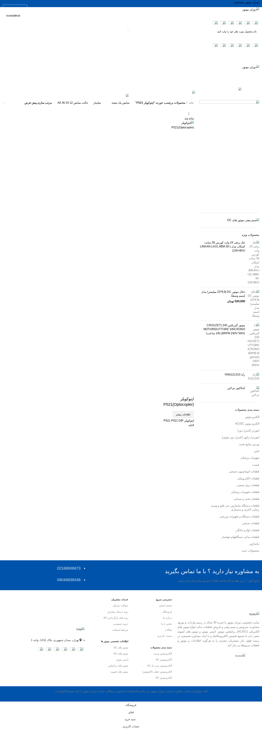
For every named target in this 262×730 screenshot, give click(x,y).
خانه (191, 102)
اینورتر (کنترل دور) (248, 430)
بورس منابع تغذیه (249, 444)
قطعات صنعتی (250, 523)
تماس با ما (166, 623)
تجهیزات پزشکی (249, 457)
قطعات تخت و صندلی (246, 498)
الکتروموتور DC (164, 677)
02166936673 (13, 8)
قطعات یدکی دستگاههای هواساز (240, 536)
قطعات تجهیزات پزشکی (245, 491)
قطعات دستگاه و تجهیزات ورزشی (239, 516)
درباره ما (167, 617)
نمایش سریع (189, 391)
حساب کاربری (164, 635)
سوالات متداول (120, 605)
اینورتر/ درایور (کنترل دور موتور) (240, 437)
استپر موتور (122, 659)
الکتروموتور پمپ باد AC (159, 665)
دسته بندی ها (249, 84)
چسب (255, 464)
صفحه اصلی (165, 605)
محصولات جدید (250, 550)
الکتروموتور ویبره (163, 653)
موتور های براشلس (118, 665)
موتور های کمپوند (119, 671)
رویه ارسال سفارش (117, 611)
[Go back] (254, 67)
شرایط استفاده (120, 629)
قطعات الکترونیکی (248, 478)
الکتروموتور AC (164, 659)
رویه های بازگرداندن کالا (115, 617)
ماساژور (254, 543)
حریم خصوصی (120, 623)
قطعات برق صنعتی (248, 485)
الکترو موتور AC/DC (247, 423)
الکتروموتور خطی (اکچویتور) (157, 671)
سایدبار (97, 103)
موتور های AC (121, 653)
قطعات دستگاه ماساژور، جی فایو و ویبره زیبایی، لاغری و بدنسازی (235, 507)
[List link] (43, 638)
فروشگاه (167, 611)
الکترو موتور (252, 416)
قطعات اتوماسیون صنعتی (244, 471)
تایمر (256, 451)
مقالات (168, 629)
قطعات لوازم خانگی (247, 530)
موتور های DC (121, 647)
